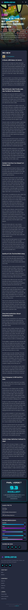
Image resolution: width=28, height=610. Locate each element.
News (2, 572)
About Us (3, 581)
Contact (3, 587)
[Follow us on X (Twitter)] (2, 565)
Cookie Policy (3, 598)
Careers (2, 583)
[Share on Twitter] (8, 547)
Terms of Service (4, 596)
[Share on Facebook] (12, 547)
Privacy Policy (4, 594)
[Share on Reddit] (15, 547)
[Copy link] (19, 547)
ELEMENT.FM (17, 605)
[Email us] (10, 565)
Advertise (3, 585)
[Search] (23, 2)
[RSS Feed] (6, 565)
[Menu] (25, 2)
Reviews (3, 574)
